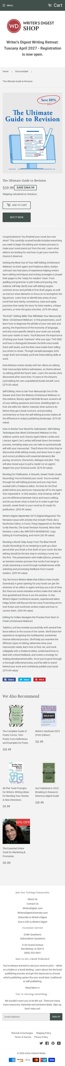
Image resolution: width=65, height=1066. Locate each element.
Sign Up (56, 1017)
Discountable (21, 71)
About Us (32, 899)
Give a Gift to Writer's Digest (32, 921)
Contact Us (32, 903)
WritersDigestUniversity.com (33, 912)
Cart (57, 5)
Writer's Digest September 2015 (19, 515)
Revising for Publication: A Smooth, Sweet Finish (28, 474)
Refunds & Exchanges (22, 1033)
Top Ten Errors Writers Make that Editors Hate (27, 579)
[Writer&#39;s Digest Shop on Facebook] (47, 1043)
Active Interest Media (35, 1053)
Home (5, 71)
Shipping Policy (43, 1033)
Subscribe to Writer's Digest (32, 917)
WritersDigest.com (32, 908)
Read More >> (32, 987)
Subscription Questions (32, 938)
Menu (10, 5)
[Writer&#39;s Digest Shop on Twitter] (41, 1043)
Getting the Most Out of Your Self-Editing (24, 262)
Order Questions (32, 934)
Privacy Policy (41, 1037)
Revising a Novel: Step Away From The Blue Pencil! (29, 542)
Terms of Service (23, 1037)
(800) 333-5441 (32, 952)
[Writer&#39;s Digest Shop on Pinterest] (53, 1043)
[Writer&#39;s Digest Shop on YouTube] (59, 1043)
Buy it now (16, 217)
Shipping (7, 194)
